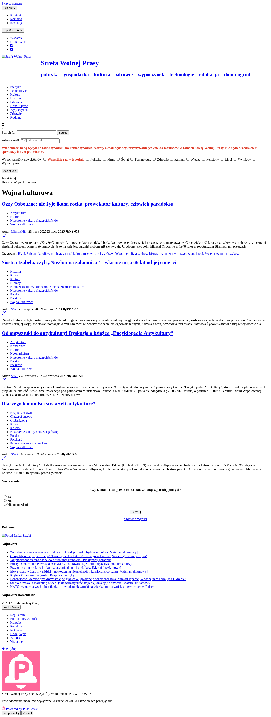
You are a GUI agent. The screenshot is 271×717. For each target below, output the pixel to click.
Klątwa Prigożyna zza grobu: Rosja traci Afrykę (42, 575)
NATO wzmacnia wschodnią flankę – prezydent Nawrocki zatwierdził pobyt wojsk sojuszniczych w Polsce (82, 586)
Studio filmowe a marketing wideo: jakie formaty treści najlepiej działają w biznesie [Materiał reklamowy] (80, 583)
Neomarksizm (19, 353)
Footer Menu (11, 607)
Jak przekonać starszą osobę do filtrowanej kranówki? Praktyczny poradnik (60, 560)
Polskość (16, 298)
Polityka (15, 87)
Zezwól (27, 713)
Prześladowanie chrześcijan (28, 443)
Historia (15, 98)
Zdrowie (16, 113)
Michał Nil (18, 231)
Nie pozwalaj (11, 713)
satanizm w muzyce (174, 253)
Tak (9, 497)
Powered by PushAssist (21, 709)
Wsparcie (16, 38)
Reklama (16, 19)
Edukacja (16, 102)
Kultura (15, 94)
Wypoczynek (19, 110)
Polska (14, 294)
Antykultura (18, 213)
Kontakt (15, 15)
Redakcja (16, 23)
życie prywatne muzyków (222, 253)
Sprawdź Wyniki (135, 519)
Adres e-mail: (11, 140)
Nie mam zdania (18, 504)
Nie (9, 501)
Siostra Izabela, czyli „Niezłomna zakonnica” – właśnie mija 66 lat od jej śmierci (89, 262)
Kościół (15, 428)
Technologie (18, 90)
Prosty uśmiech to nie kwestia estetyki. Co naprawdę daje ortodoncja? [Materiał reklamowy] (71, 564)
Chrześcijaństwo (21, 416)
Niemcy (15, 283)
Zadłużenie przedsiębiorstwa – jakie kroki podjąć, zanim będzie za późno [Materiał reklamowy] (74, 552)
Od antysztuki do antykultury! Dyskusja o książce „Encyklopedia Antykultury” (87, 333)
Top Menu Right (13, 30)
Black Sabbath (27, 253)
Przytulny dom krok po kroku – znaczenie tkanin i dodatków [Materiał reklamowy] (65, 567)
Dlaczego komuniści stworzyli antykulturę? (48, 403)
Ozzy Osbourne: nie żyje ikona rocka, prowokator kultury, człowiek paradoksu (87, 204)
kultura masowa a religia (89, 253)
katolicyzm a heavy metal (55, 253)
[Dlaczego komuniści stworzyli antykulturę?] (2, 458)
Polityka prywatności (24, 618)
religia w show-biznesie (144, 253)
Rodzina (15, 117)
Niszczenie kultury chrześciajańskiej (34, 220)
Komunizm (17, 275)
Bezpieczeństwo (21, 413)
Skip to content (12, 3)
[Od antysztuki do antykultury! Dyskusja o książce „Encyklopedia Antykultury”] (2, 380)
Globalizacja (18, 420)
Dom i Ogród (19, 106)
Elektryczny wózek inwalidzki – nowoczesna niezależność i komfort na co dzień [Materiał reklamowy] (79, 571)
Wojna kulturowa (21, 224)
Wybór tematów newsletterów (22, 159)
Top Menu (9, 7)
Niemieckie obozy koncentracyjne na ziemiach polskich (47, 286)
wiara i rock (196, 253)
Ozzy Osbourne (117, 253)
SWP (14, 309)
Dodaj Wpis (18, 41)
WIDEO (16, 638)
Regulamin (17, 615)
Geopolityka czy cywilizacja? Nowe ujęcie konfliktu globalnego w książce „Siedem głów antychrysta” (78, 556)
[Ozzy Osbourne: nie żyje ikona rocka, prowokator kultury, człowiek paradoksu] (2, 235)
